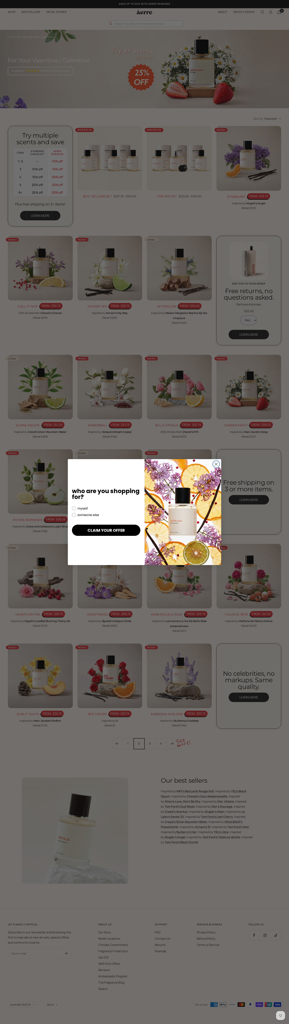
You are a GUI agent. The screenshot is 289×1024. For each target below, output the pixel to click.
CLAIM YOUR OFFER (106, 530)
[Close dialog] (216, 464)
